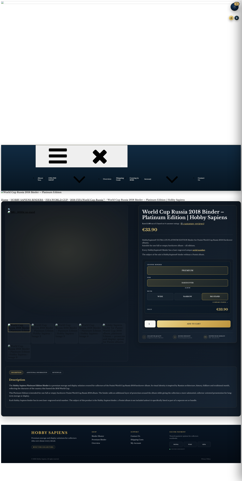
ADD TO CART (194, 324)
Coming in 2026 (134, 179)
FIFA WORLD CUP (57, 199)
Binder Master (98, 436)
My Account (136, 443)
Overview (107, 179)
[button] (9, 209)
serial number (199, 250)
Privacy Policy (206, 459)
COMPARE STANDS (220, 302)
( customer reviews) (192, 223)
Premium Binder (99, 440)
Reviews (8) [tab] (56, 372)
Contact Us (201, 179)
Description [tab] (16, 372)
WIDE (160, 296)
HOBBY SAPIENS (49, 432)
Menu (123, 166)
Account (147, 179)
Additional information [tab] (37, 372)
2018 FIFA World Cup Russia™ (87, 199)
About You (40, 179)
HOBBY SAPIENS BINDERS (27, 199)
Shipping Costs (120, 179)
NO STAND (215, 296)
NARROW (187, 296)
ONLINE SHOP (52, 179)
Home (4, 199)
